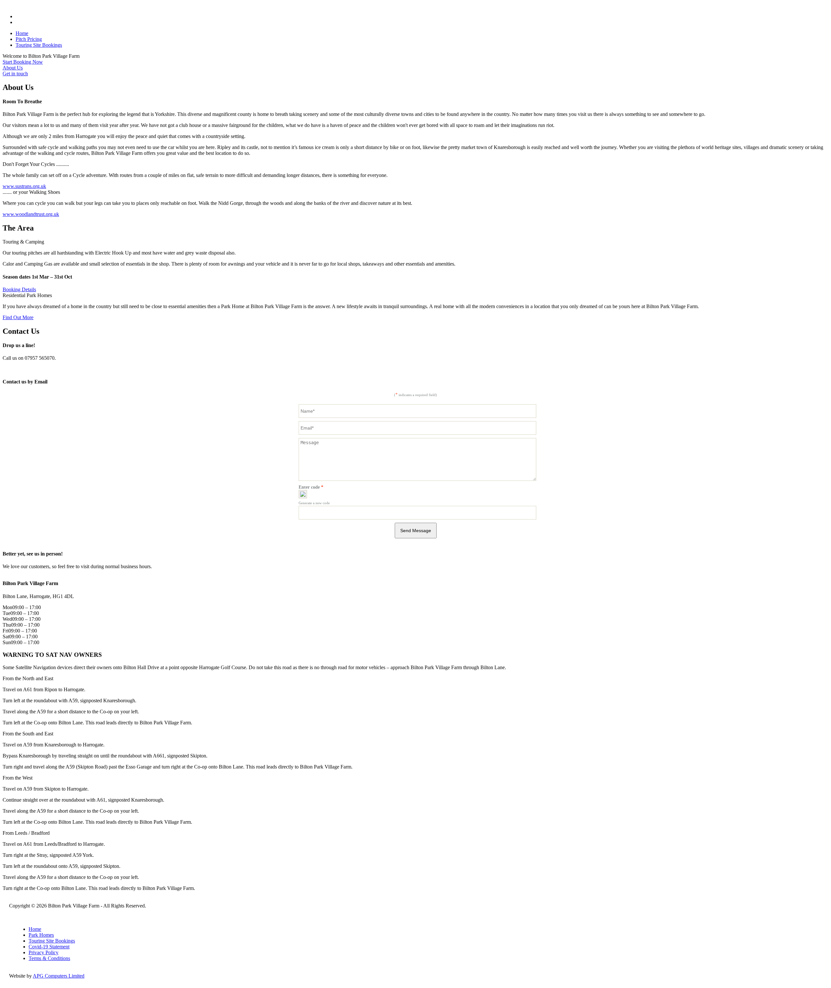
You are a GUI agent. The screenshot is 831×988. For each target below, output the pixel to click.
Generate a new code (314, 503)
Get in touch (15, 73)
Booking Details (19, 289)
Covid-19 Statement (49, 946)
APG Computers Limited (58, 976)
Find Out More (18, 317)
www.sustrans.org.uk (24, 186)
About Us (13, 67)
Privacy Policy (43, 952)
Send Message (415, 530)
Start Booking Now (23, 62)
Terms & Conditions (49, 958)
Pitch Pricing (29, 39)
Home (22, 33)
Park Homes (41, 935)
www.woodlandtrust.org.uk (31, 214)
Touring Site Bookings (39, 45)
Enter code (311, 487)
